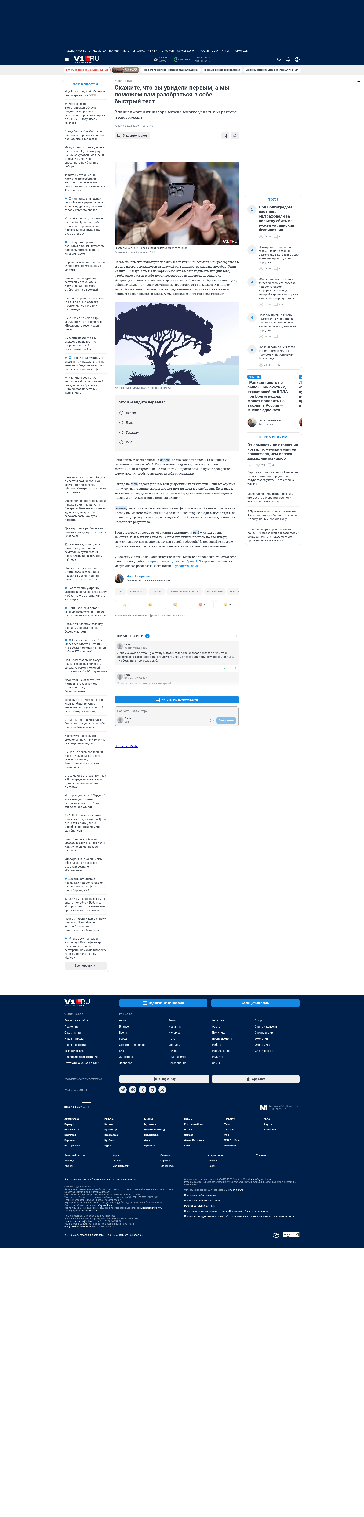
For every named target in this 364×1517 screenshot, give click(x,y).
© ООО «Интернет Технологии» (125, 1234)
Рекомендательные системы (199, 1206)
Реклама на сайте (76, 1020)
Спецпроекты (264, 1051)
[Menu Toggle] (66, 59)
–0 (234, 667)
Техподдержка (74, 1051)
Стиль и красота (266, 1026)
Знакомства (97, 50)
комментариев (135, 135)
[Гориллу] (121, 432)
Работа (216, 1044)
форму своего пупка (163, 561)
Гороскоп (167, 50)
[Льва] (121, 422)
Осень (216, 1026)
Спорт (259, 1020)
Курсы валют (186, 50)
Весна (123, 1032)
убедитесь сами (187, 566)
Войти (128, 722)
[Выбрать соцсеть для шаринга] (235, 135)
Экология (261, 1038)
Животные (126, 1057)
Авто (122, 1020)
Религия (217, 1057)
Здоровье (125, 1063)
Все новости (85, 84)
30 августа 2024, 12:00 (127, 126)
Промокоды (240, 50)
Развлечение (215, 591)
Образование (177, 1063)
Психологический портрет (184, 591)
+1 (223, 690)
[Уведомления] (288, 59)
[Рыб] (121, 442)
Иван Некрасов (138, 576)
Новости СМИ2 (126, 746)
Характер (156, 591)
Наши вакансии (75, 1044)
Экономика (262, 1044)
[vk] (132, 1089)
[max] (152, 1089)
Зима (172, 1020)
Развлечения (221, 1051)
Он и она (218, 1020)
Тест (120, 591)
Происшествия (222, 1038)
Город (123, 1038)
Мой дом (175, 1044)
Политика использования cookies (202, 1200)
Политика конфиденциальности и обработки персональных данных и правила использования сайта (239, 1216)
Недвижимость (75, 50)
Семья (216, 1063)
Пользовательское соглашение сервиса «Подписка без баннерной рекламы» (226, 1211)
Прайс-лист (72, 1026)
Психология (137, 591)
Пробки (203, 50)
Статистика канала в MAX (81, 1063)
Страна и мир (264, 1032)
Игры (225, 50)
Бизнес (124, 1026)
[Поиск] (279, 59)
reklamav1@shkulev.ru (259, 1179)
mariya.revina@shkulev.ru (77, 1226)
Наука (173, 1051)
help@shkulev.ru (89, 1210)
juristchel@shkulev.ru (151, 1208)
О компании (72, 1032)
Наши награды (74, 1038)
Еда (121, 1051)
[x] (162, 1089)
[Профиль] (297, 59)
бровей (192, 561)
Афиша (152, 50)
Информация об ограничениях (201, 1195)
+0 (223, 667)
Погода (114, 50)
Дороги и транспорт (132, 1044)
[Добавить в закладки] (225, 135)
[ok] (142, 1089)
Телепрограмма (134, 50)
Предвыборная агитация (81, 1057)
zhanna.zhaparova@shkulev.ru (80, 1221)
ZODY (215, 50)
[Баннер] (125, 70)
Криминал (175, 1026)
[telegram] (123, 1089)
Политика (218, 1032)
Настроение (237, 591)
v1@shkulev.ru (105, 1205)
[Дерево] (121, 412)
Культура (174, 1032)
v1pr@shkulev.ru (234, 1190)
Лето (172, 1038)
